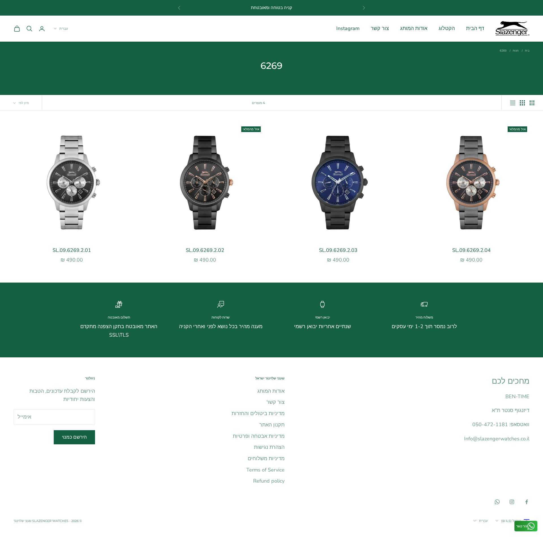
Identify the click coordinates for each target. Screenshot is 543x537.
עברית (63, 29)
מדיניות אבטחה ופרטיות (259, 436)
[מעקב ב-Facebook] (526, 502)
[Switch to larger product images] (532, 103)
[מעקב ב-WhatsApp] (497, 502)
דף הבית (475, 28)
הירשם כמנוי (74, 437)
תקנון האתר (272, 424)
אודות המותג (413, 28)
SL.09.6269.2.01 (72, 250)
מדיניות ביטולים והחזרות (258, 413)
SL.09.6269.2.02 (205, 250)
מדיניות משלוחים (266, 458)
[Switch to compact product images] (512, 103)
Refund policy (269, 480)
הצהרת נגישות (269, 447)
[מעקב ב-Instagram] (512, 502)
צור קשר (380, 28)
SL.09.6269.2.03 (338, 250)
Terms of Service (265, 469)
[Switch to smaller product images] (522, 103)
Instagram (347, 28)
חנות (516, 51)
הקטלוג (447, 28)
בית (527, 51)
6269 (503, 51)
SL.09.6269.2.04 (471, 250)
